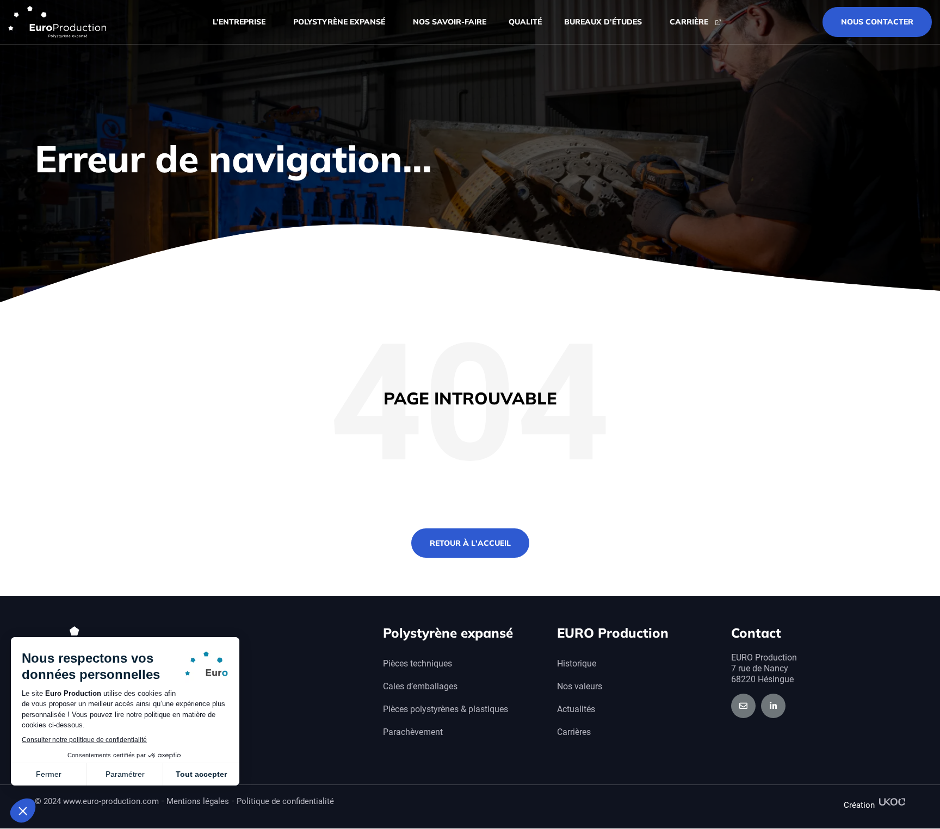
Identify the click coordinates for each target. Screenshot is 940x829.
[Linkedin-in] (773, 706)
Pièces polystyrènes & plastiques (445, 709)
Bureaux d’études (603, 22)
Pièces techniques (417, 663)
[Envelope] (743, 706)
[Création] (892, 802)
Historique (576, 663)
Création (859, 805)
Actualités (576, 709)
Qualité (525, 22)
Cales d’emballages (420, 686)
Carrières (574, 732)
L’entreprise (239, 22)
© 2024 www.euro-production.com (97, 801)
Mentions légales (197, 801)
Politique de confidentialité (285, 801)
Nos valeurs (579, 686)
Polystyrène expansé (339, 22)
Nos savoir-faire (449, 22)
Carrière (689, 22)
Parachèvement (413, 732)
